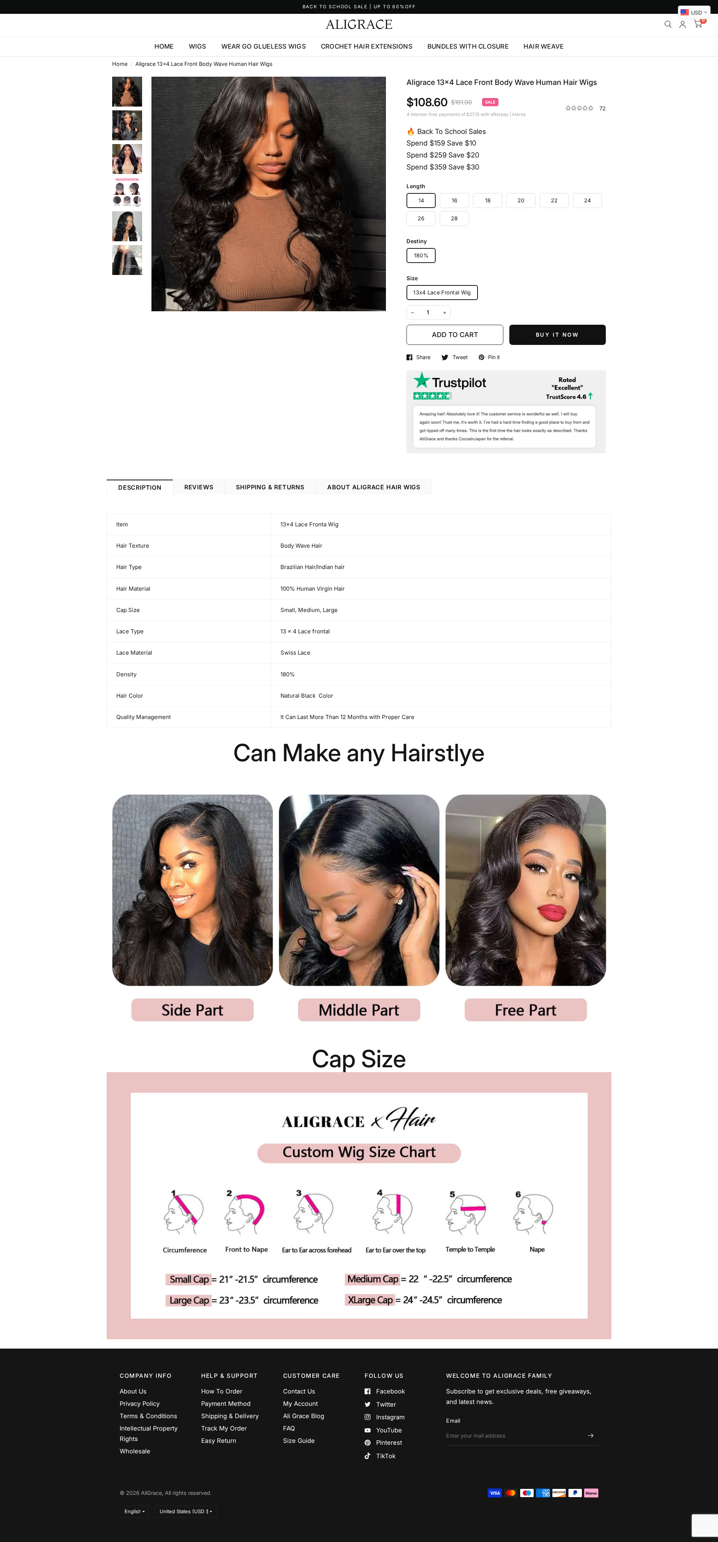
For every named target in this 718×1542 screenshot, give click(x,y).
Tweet (459, 357)
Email (453, 1420)
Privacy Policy (140, 1403)
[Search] (668, 24)
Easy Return (218, 1440)
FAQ (289, 1428)
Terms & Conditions (148, 1416)
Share (423, 357)
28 (454, 218)
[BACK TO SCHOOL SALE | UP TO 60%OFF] (359, 7)
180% (421, 255)
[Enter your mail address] (590, 1435)
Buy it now (558, 334)
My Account (300, 1403)
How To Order (221, 1391)
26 (421, 218)
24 (587, 200)
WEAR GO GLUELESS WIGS (263, 46)
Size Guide (299, 1440)
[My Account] (682, 24)
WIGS (197, 46)
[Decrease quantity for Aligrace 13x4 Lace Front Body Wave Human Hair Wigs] (412, 313)
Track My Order (224, 1428)
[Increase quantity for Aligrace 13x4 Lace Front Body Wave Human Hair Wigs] (444, 313)
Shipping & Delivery (230, 1416)
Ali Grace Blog (303, 1416)
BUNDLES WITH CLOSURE (468, 46)
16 (455, 200)
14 (421, 200)
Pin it (494, 357)
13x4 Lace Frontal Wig (442, 292)
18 (488, 200)
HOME (164, 46)
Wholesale (135, 1451)
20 (521, 200)
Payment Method (226, 1403)
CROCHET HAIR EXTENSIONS (366, 46)
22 (554, 200)
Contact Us (299, 1391)
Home (120, 64)
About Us (133, 1391)
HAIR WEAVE (544, 46)
